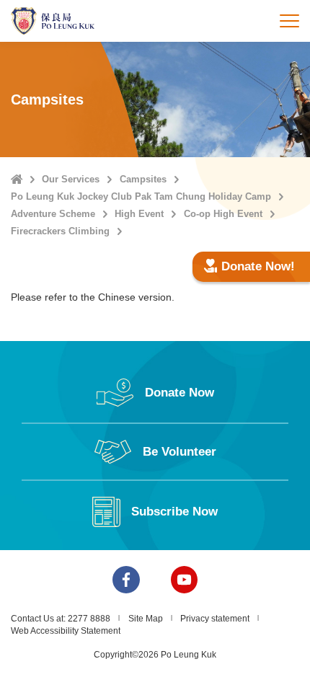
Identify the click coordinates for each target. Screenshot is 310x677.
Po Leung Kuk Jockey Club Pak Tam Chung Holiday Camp (141, 196)
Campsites (143, 179)
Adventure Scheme (53, 213)
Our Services (70, 179)
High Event (139, 213)
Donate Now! (258, 266)
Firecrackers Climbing (60, 231)
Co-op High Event (223, 213)
